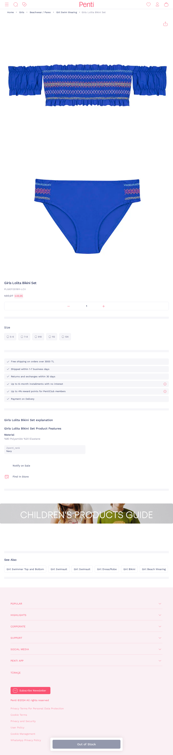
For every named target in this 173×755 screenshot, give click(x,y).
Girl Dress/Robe (107, 569)
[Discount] (24, 4)
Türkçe (16, 672)
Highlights (18, 615)
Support (16, 637)
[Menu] (6, 4)
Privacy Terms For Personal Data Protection (37, 708)
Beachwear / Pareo (40, 12)
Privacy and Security (23, 721)
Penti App (17, 660)
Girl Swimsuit (59, 569)
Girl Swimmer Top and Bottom (25, 569)
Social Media (20, 649)
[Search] (15, 4)
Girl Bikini (129, 569)
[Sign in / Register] (157, 4)
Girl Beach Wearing (154, 569)
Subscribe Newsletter (32, 690)
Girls (21, 12)
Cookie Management (23, 733)
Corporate (18, 626)
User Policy (17, 727)
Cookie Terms (19, 714)
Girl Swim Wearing (66, 12)
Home (10, 12)
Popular (16, 603)
